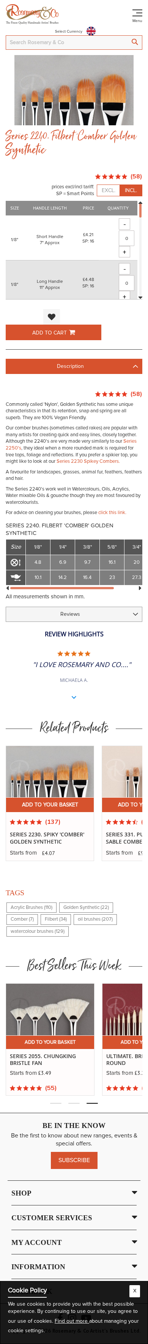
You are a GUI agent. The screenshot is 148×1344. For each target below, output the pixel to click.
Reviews (70, 614)
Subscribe (74, 1160)
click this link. (112, 512)
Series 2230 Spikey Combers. (88, 461)
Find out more (72, 1321)
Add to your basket (50, 805)
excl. (108, 190)
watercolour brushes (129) (38, 931)
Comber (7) (22, 919)
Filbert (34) (56, 919)
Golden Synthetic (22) (86, 907)
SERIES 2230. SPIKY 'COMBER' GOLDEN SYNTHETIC (47, 838)
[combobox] (74, 42)
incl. (131, 190)
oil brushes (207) (95, 919)
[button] (51, 317)
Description (70, 366)
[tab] (74, 366)
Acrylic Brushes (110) (31, 907)
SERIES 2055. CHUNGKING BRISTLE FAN (43, 1060)
